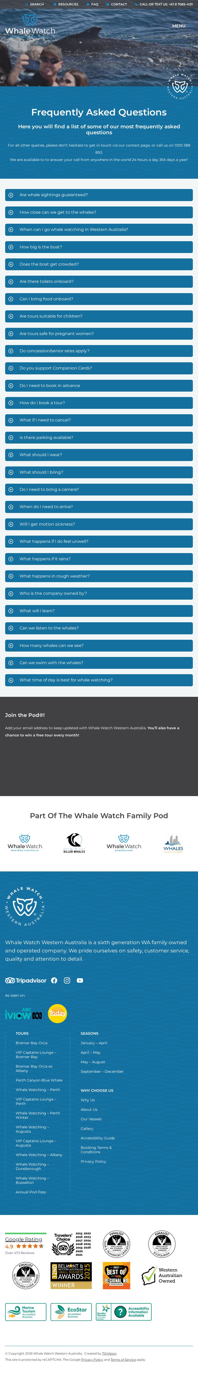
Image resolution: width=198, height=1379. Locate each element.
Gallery (87, 1128)
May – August (93, 1062)
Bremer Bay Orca (31, 1043)
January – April (94, 1043)
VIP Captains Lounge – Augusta (36, 1143)
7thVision (109, 1353)
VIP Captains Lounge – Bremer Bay (36, 1054)
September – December (102, 1071)
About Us (89, 1109)
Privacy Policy (93, 1161)
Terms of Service (123, 1360)
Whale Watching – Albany (39, 1154)
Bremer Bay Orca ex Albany (34, 1068)
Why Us (88, 1100)
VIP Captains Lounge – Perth (36, 1101)
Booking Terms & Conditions (96, 1149)
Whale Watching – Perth (38, 1089)
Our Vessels (91, 1119)
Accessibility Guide (98, 1138)
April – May (91, 1052)
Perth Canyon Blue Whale (39, 1080)
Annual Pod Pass (31, 1192)
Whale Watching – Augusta (32, 1129)
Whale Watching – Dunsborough (32, 1166)
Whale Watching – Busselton (32, 1180)
